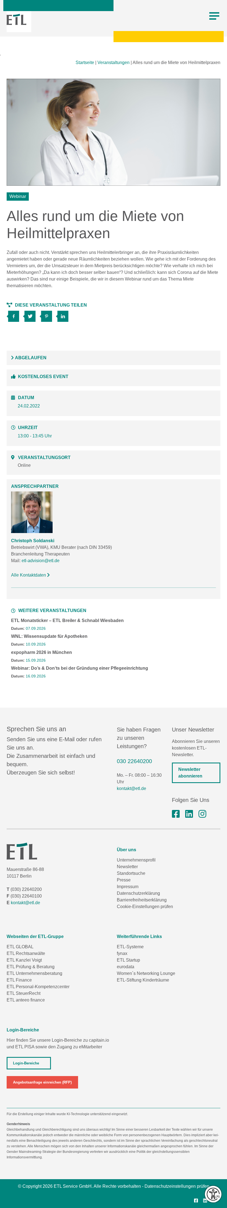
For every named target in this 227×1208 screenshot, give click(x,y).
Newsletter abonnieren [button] (190, 772)
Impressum (127, 886)
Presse (124, 880)
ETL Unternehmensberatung (34, 973)
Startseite (85, 62)
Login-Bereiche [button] (26, 1063)
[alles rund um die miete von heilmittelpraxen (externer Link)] (15, 314)
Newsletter (127, 866)
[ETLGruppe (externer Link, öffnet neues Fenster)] (176, 814)
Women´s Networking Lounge (146, 973)
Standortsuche (131, 873)
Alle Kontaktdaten (29, 575)
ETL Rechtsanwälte (26, 953)
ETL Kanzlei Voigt (24, 960)
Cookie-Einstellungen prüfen (145, 906)
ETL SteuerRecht (23, 993)
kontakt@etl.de (131, 788)
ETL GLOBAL (20, 946)
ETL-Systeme (130, 946)
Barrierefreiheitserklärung (142, 900)
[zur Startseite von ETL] (16, 19)
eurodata (125, 966)
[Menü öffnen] (214, 16)
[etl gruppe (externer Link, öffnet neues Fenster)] (189, 814)
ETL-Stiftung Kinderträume (143, 980)
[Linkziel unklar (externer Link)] (31, 314)
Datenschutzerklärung (138, 893)
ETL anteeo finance (26, 1000)
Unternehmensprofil (136, 860)
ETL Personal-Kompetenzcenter (38, 986)
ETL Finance (19, 980)
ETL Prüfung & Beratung (31, 966)
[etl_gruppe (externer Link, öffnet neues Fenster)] (202, 814)
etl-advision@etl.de (41, 560)
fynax (122, 953)
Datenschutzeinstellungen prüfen (177, 1186)
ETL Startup (128, 960)
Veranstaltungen (113, 62)
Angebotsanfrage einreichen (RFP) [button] (42, 1082)
